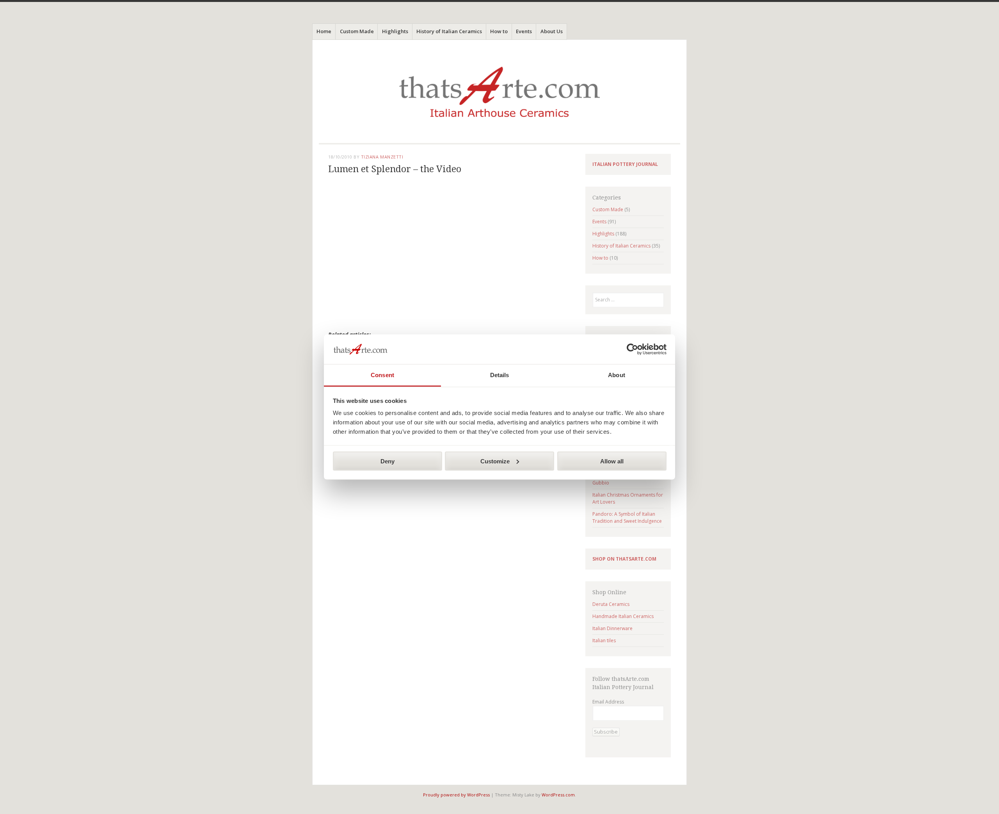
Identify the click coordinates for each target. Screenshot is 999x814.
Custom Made (357, 31)
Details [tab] (499, 375)
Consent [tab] (382, 375)
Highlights (395, 31)
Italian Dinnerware (612, 628)
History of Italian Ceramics (449, 31)
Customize (495, 461)
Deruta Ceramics (610, 604)
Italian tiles (604, 640)
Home (323, 31)
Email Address (608, 701)
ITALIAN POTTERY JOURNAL (625, 164)
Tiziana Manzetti (382, 157)
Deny (387, 461)
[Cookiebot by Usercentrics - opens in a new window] (632, 349)
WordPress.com (558, 795)
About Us (551, 31)
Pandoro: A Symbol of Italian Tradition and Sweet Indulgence (627, 517)
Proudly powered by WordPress (456, 795)
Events (524, 31)
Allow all (612, 461)
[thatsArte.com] (499, 95)
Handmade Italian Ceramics (623, 616)
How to (499, 31)
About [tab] (616, 375)
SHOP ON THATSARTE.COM (624, 559)
